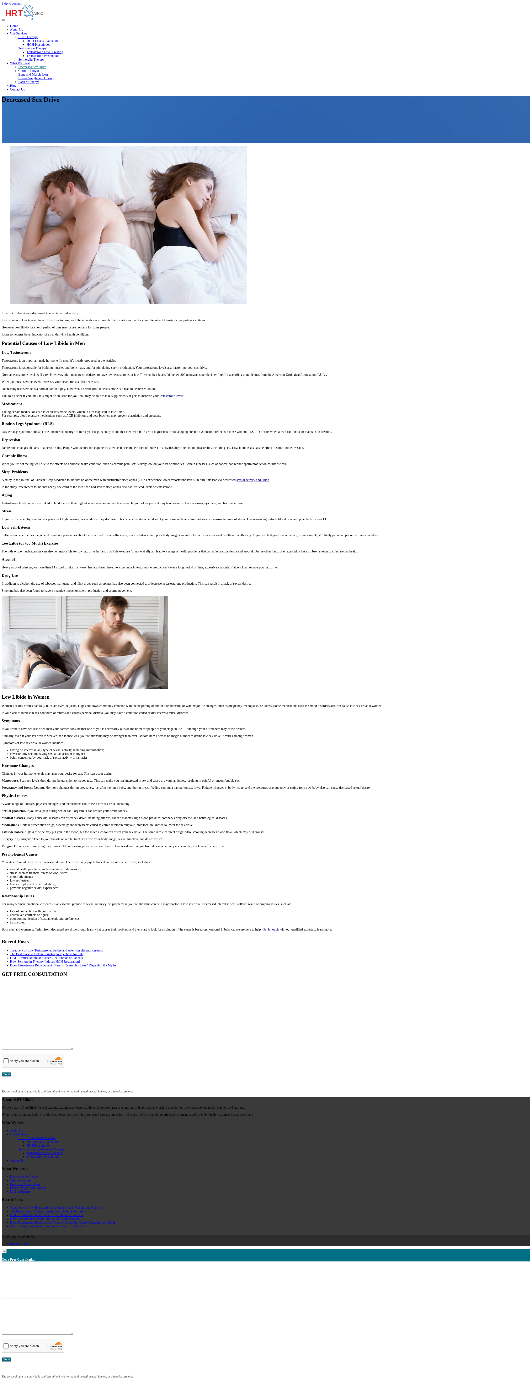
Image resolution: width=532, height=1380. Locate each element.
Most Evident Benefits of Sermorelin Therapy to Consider (48, 1226)
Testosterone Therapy (32, 48)
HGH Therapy (28, 37)
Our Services (18, 33)
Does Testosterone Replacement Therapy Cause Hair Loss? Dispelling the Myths (63, 965)
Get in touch (270, 929)
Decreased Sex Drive (32, 67)
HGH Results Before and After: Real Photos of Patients (46, 958)
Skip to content (11, 3)
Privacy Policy (19, 1243)
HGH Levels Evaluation (43, 41)
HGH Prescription (38, 44)
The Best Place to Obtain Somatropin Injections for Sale (46, 954)
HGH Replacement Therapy (36, 1138)
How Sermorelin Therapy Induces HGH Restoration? (45, 961)
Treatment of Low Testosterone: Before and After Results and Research (56, 950)
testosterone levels (171, 396)
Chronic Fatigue (28, 70)
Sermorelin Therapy (31, 59)
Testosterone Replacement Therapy (41, 1149)
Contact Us (17, 89)
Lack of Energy (28, 82)
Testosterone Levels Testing (45, 52)
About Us (16, 29)
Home (14, 26)
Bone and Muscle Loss (33, 74)
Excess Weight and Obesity (36, 78)
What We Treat (20, 63)
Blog (13, 85)
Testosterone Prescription (43, 56)
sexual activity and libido (252, 480)
